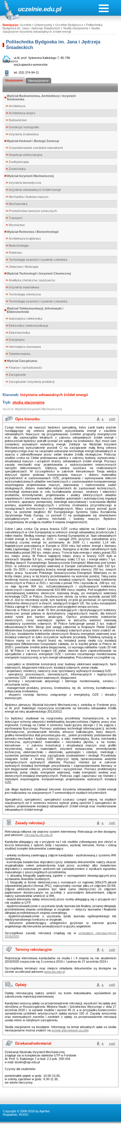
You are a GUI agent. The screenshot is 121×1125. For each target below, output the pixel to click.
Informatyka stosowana (25, 346)
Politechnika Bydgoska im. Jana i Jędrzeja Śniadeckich (52, 26)
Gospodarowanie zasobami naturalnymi (36, 147)
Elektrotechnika (19, 332)
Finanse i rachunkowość (25, 367)
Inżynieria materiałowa (24, 287)
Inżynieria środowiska (24, 134)
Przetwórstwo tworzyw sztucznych (33, 211)
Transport (15, 218)
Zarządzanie (17, 374)
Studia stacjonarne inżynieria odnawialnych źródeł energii (51, 29)
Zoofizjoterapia (19, 161)
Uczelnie (26, 24)
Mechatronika (18, 203)
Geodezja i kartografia (24, 127)
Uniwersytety (43, 24)
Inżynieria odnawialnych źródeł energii (34, 189)
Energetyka (16, 339)
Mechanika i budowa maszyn (28, 196)
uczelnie (30, 9)
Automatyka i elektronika (25, 318)
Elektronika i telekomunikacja (28, 325)
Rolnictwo (15, 252)
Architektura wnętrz (22, 113)
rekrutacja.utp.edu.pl (38, 835)
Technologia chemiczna (25, 294)
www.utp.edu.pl (54, 971)
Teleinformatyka (19, 353)
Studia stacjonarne (75, 28)
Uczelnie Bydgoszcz (69, 24)
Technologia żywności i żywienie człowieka (38, 259)
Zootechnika (17, 169)
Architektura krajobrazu (25, 238)
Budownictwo (18, 120)
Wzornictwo (17, 225)
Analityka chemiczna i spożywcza (32, 280)
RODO (23, 1114)
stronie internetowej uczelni (69, 1030)
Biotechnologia (18, 245)
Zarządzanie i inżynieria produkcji (31, 381)
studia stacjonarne (28, 402)
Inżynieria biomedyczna (25, 182)
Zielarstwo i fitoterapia (23, 266)
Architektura (17, 106)
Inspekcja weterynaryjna (25, 154)
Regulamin (10, 1114)
